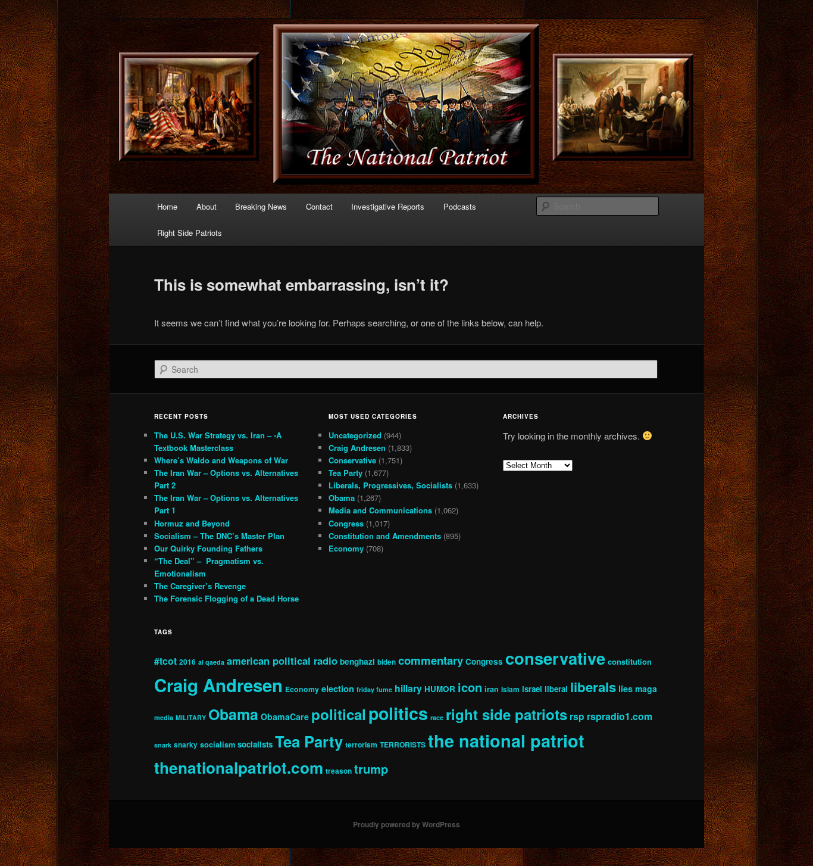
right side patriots (506, 714)
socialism (217, 744)
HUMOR (439, 688)
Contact (319, 206)
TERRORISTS (403, 744)
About (206, 206)
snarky (186, 745)
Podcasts (459, 206)
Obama (342, 497)
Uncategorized (355, 435)
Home (167, 206)
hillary (408, 688)
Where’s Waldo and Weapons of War (221, 460)
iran (491, 689)
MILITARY (191, 717)
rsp (577, 716)
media (163, 717)
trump (371, 768)
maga (646, 688)
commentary (430, 660)
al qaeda (211, 662)
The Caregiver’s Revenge (200, 585)
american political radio (282, 660)
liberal (556, 688)
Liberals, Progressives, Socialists (390, 485)
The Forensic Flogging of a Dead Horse (226, 598)
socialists (255, 744)
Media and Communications (380, 510)
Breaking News (261, 206)
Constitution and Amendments (385, 535)
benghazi (357, 661)
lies (625, 688)
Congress (346, 523)
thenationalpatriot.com (238, 767)
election (337, 688)
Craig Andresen (357, 447)
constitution (630, 661)
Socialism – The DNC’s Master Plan (219, 535)
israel (532, 688)
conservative (555, 657)
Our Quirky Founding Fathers (208, 548)
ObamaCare (285, 716)
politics (398, 713)
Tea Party (345, 472)
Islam (510, 689)
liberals (593, 686)
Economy (346, 548)
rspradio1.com (619, 716)
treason (339, 771)
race (436, 717)
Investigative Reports (387, 206)
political (338, 714)
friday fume (374, 689)
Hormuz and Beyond (192, 523)
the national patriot (506, 740)
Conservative (352, 460)
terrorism (361, 744)
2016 (187, 662)
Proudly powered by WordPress (406, 824)
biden (386, 662)
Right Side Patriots (189, 232)
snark (162, 744)
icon (470, 687)
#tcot (165, 661)
